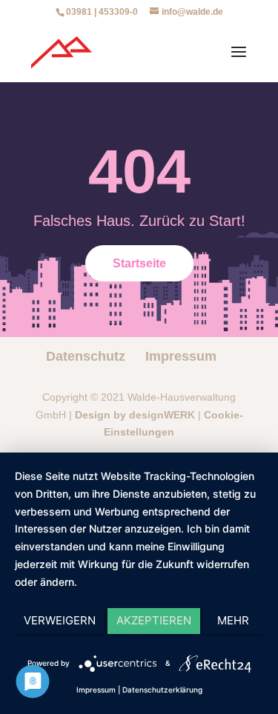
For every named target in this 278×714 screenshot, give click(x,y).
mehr (233, 620)
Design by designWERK (135, 415)
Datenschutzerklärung (162, 689)
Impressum (180, 356)
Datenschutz (85, 356)
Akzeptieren (153, 620)
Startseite (139, 263)
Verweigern (60, 620)
